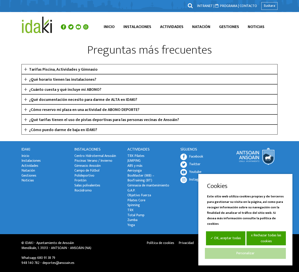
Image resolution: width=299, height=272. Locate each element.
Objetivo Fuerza (139, 195)
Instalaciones (137, 27)
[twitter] (71, 27)
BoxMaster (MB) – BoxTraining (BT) (140, 178)
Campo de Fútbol (86, 171)
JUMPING (134, 161)
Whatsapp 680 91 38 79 (38, 258)
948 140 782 (30, 263)
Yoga (131, 225)
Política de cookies (160, 243)
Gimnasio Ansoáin (87, 166)
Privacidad (186, 243)
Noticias (256, 27)
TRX (130, 210)
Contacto (248, 6)
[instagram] (85, 27)
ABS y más (134, 166)
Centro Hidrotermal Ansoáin (95, 156)
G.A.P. (131, 190)
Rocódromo (83, 190)
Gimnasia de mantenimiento (148, 185)
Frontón (80, 180)
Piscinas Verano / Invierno (93, 161)
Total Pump (135, 215)
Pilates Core (136, 200)
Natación (201, 27)
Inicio (109, 27)
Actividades (171, 27)
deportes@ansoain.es (58, 263)
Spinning (133, 205)
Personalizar (245, 253)
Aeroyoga (134, 171)
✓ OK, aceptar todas (225, 238)
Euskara (269, 6)
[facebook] (63, 27)
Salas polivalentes (87, 185)
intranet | (205, 6)
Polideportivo (84, 176)
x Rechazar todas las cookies (266, 238)
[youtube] (78, 27)
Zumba (132, 220)
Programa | (229, 6)
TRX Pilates (135, 156)
